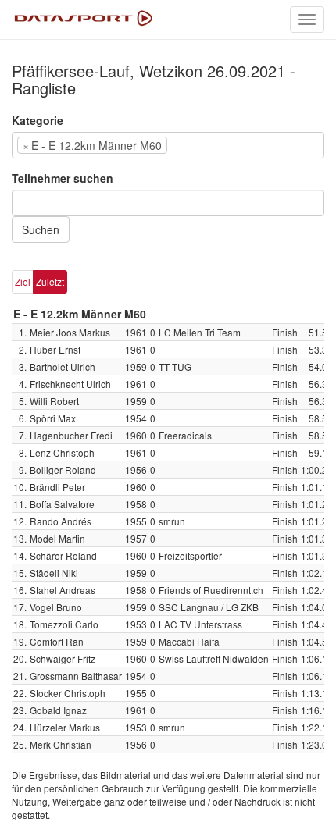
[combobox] (168, 145)
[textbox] (194, 145)
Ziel (22, 281)
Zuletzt (50, 281)
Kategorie (37, 120)
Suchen (40, 229)
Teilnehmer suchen (62, 178)
